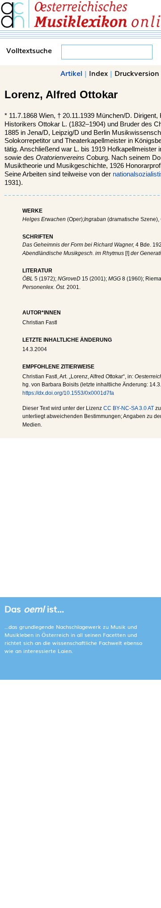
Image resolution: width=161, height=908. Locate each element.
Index (98, 72)
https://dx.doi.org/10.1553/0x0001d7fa (68, 393)
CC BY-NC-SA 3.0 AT (128, 408)
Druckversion (136, 72)
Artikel (71, 72)
